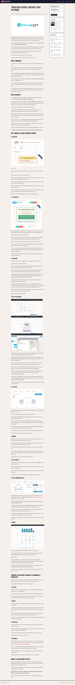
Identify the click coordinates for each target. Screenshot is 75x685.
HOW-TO (71, 1)
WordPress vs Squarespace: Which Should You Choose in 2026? (56, 50)
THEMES (58, 1)
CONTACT (64, 682)
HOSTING (66, 1)
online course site (14, 570)
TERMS (72, 682)
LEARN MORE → (53, 14)
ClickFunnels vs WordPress (19, 644)
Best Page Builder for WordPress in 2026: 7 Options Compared (56, 39)
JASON (13, 12)
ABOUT (60, 682)
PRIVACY (68, 682)
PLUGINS (62, 1)
